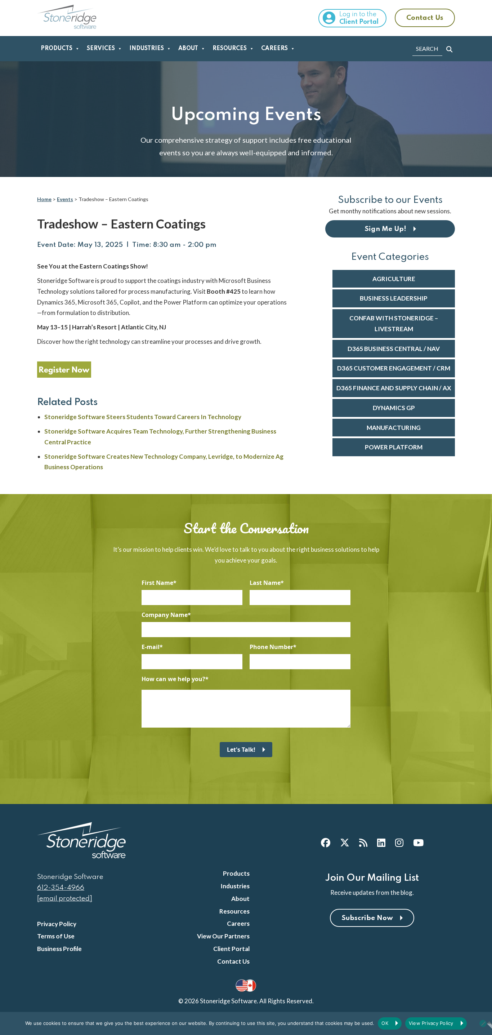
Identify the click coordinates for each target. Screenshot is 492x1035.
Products (56, 49)
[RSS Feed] (363, 842)
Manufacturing (394, 427)
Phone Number (271, 647)
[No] (483, 1023)
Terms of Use (56, 936)
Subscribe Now (367, 918)
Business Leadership (394, 298)
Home (44, 199)
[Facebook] (325, 842)
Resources (230, 49)
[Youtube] (418, 842)
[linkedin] (381, 842)
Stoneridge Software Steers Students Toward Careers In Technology (142, 417)
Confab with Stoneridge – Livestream (393, 323)
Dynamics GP (394, 408)
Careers (274, 49)
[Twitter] (344, 842)
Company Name (165, 615)
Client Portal (231, 948)
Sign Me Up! (385, 229)
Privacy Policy (56, 924)
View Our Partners (223, 936)
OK (384, 1023)
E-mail (151, 647)
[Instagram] (399, 842)
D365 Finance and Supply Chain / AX (393, 388)
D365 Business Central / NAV (394, 348)
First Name (157, 583)
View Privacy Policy (431, 1023)
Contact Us (424, 17)
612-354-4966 (60, 887)
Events (65, 199)
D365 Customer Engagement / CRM (393, 368)
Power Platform (393, 447)
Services (101, 49)
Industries (146, 49)
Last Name (265, 583)
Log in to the (359, 18)
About (188, 49)
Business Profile (59, 948)
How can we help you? (173, 679)
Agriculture (393, 279)
